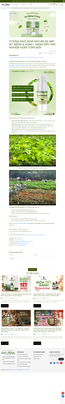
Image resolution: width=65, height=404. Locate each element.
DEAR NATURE (14, 369)
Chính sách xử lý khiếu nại (23, 356)
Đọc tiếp (4, 305)
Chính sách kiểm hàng (22, 364)
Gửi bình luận (32, 269)
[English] (62, 4)
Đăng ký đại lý (36, 358)
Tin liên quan (32, 273)
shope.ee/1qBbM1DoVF (20, 245)
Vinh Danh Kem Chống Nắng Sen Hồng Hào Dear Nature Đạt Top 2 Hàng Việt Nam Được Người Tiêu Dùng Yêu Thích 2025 (47, 330)
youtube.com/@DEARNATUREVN (24, 241)
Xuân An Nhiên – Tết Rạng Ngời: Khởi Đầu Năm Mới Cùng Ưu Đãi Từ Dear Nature (16, 294)
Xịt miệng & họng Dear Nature (19, 223)
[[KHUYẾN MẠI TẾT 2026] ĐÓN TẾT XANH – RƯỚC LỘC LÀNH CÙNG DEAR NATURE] (48, 283)
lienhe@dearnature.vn (10, 363)
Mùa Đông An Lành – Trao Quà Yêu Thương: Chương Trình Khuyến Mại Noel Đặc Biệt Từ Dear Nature (15, 330)
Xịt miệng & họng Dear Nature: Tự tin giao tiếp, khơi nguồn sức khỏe (26, 57)
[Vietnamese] (58, 4)
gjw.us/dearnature (23, 243)
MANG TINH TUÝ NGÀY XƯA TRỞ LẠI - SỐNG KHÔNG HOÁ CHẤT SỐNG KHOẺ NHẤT (32, 1)
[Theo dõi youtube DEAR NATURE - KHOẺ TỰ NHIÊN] (61, 363)
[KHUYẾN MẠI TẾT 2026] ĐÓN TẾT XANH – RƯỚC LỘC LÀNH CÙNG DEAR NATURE (47, 294)
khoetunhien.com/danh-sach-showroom (34, 234)
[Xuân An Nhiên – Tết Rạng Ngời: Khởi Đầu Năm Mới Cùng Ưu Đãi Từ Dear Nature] (16, 283)
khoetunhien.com (19, 240)
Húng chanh (22, 131)
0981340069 (11, 361)
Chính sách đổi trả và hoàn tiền (24, 362)
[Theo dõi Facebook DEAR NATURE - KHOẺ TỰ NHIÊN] (51, 363)
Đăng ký (61, 359)
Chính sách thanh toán (22, 354)
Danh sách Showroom (38, 354)
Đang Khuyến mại (37, 356)
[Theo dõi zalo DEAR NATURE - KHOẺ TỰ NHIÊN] (54, 363)
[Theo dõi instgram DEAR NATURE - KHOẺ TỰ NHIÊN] (57, 363)
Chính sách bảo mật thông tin (23, 366)
